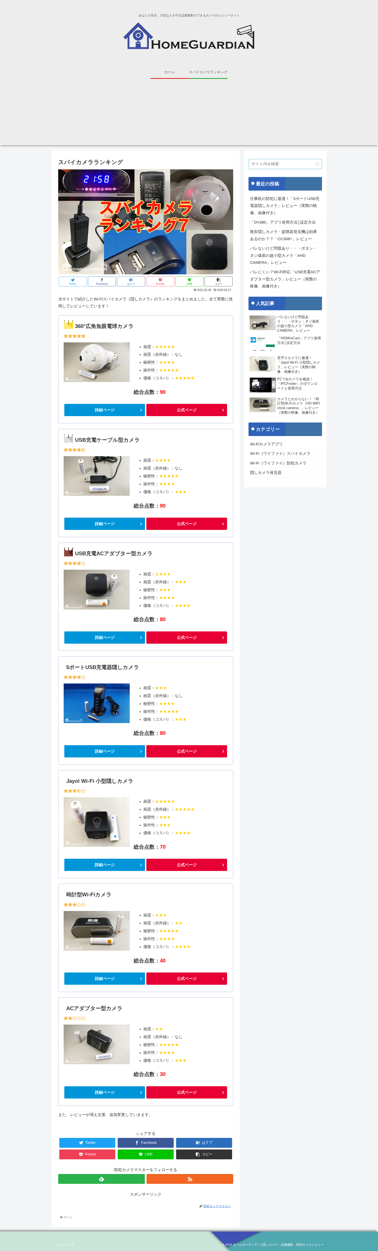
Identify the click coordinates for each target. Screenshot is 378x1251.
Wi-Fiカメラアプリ (266, 444)
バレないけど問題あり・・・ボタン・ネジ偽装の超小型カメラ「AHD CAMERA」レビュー (283, 255)
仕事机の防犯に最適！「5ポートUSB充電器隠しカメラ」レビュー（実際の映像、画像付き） (284, 205)
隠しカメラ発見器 (266, 472)
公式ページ (187, 410)
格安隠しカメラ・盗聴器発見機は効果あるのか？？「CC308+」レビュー (283, 235)
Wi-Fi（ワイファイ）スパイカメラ (280, 453)
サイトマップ (65, 1244)
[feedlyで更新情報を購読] (101, 1179)
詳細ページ (105, 410)
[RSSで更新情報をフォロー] (190, 1179)
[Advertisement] (189, 114)
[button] (317, 163)
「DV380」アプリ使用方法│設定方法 (283, 222)
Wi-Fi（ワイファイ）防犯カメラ (278, 463)
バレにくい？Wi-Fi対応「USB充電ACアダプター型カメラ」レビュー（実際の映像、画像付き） (285, 279)
